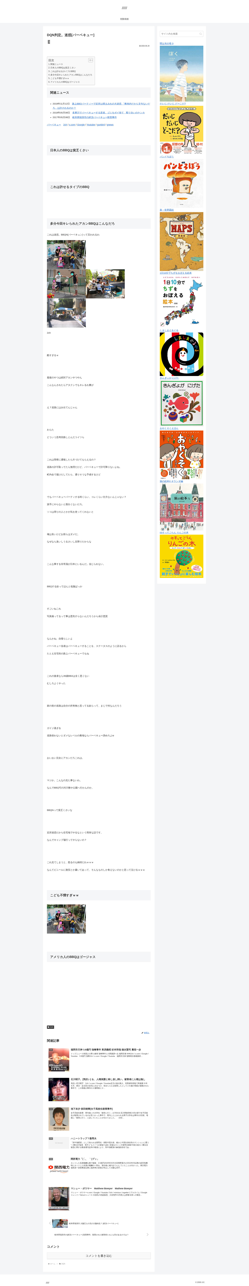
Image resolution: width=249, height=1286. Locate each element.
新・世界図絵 (167, 210)
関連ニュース (56, 64)
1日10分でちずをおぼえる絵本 (176, 273)
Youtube (91, 124)
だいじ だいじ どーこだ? (173, 103)
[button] (200, 33)
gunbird (101, 124)
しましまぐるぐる (169, 330)
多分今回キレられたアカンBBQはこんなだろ (71, 75)
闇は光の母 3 (166, 43)
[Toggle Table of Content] (89, 60)
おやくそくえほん (169, 428)
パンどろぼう (167, 156)
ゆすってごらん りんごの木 (174, 532)
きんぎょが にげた (169, 378)
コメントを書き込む (99, 1255)
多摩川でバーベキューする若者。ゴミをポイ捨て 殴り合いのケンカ (108, 112)
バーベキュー (54, 124)
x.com (72, 124)
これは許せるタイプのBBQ (63, 71)
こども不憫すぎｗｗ (59, 78)
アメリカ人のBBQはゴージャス (65, 82)
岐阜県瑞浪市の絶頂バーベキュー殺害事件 (94, 117)
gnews (110, 124)
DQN (51, 1027)
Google (81, 124)
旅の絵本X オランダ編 (171, 481)
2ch (65, 124)
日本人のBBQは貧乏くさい (63, 67)
